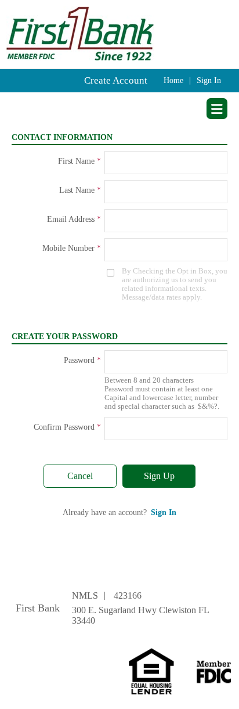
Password (79, 360)
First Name (76, 161)
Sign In (209, 80)
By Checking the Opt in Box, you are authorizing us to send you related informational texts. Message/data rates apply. (174, 284)
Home (173, 80)
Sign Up (159, 476)
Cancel (80, 476)
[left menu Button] (217, 108)
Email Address (71, 219)
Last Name (77, 190)
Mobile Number (68, 248)
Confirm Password (64, 427)
